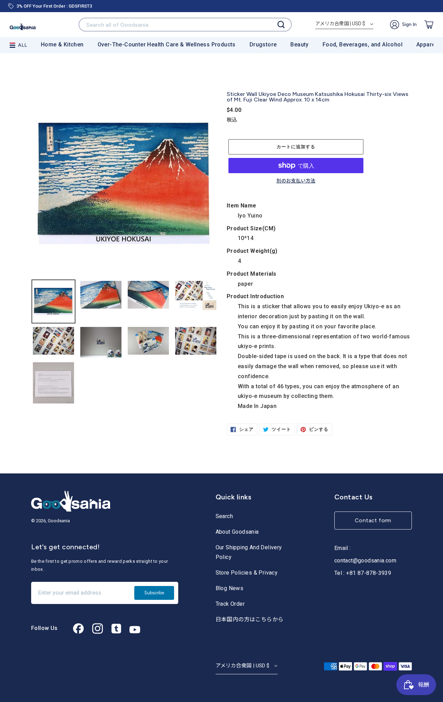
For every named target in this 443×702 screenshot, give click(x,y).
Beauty (299, 44)
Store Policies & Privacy (247, 572)
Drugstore (263, 44)
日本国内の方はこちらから (250, 619)
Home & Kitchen (62, 44)
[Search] (281, 24)
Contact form (373, 520)
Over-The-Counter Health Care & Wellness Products (167, 44)
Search (224, 516)
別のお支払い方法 (296, 181)
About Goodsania (237, 531)
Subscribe (154, 592)
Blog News (230, 588)
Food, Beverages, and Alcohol (363, 44)
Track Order (230, 604)
